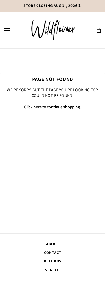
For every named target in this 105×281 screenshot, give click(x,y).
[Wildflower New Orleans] (53, 29)
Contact (52, 252)
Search (52, 270)
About (52, 244)
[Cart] (99, 30)
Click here (33, 107)
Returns (52, 261)
